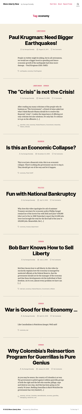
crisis (27, 125)
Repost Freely (67, 4)
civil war (28, 395)
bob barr (22, 289)
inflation (52, 289)
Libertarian (41, 31)
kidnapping (23, 397)
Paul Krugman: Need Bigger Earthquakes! (41, 40)
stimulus (27, 126)
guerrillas (55, 395)
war (27, 330)
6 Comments (58, 98)
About (60, 4)
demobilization (41, 395)
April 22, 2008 (43, 316)
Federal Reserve (40, 125)
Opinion (46, 85)
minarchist (57, 125)
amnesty (22, 395)
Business (41, 141)
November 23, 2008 (44, 154)
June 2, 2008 (44, 260)
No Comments (57, 49)
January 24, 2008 (43, 369)
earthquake (23, 71)
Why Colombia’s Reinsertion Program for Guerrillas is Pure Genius (41, 357)
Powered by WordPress (30, 409)
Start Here (53, 4)
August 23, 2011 (44, 49)
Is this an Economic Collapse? (41, 147)
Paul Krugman (38, 71)
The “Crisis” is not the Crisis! (41, 92)
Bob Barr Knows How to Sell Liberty (41, 250)
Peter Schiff (29, 173)
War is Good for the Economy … (41, 310)
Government (49, 125)
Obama (22, 126)
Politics (41, 187)
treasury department (32, 227)
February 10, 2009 (44, 98)
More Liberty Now (11, 4)
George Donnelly (29, 49)
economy (30, 71)
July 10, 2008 (44, 200)
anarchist (22, 125)
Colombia (34, 395)
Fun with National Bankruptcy (41, 194)
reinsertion (30, 397)
